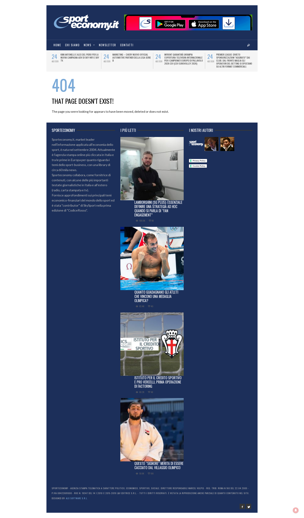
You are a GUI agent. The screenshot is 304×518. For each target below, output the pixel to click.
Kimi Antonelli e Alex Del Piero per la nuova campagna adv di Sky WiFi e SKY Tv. (80, 57)
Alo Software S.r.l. (77, 498)
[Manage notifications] (296, 510)
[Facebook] (242, 506)
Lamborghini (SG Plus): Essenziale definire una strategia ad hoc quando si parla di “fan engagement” (158, 208)
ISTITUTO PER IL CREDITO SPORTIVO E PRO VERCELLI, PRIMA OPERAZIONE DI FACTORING (158, 382)
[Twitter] (248, 506)
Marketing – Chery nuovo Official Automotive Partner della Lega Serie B (131, 57)
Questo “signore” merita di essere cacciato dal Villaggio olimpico (158, 465)
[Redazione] (196, 144)
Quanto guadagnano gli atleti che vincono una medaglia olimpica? (156, 296)
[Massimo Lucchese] (212, 144)
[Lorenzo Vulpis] (227, 144)
